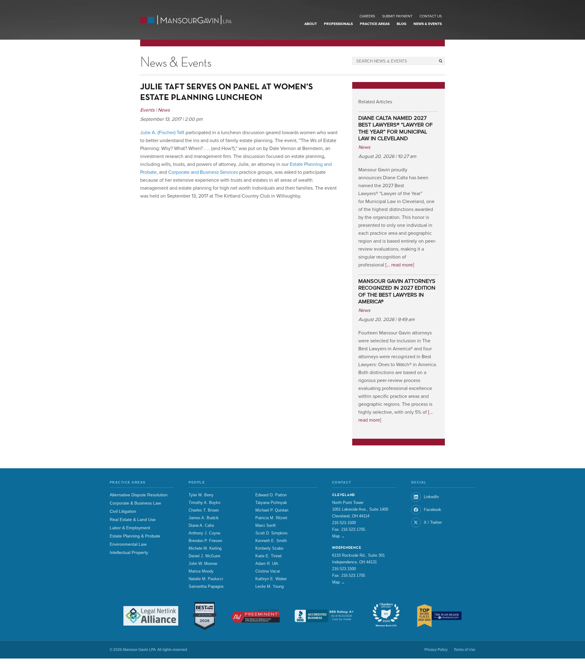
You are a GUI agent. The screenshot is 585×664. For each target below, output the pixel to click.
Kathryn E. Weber (271, 579)
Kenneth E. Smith (271, 541)
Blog (401, 24)
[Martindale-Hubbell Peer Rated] (255, 616)
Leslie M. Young (269, 586)
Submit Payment (397, 16)
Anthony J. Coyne (204, 533)
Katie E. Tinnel (268, 556)
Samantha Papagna (206, 586)
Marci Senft (265, 525)
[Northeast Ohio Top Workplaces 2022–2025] (439, 615)
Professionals (338, 24)
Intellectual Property (129, 552)
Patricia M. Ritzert (271, 518)
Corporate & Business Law (135, 503)
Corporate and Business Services (203, 172)
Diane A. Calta (201, 525)
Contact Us (431, 16)
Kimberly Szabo (269, 548)
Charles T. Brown (204, 510)
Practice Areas (375, 24)
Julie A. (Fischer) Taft (162, 132)
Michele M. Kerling (205, 548)
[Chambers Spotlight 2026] (386, 616)
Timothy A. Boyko (204, 503)
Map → (338, 536)
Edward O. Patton (271, 495)
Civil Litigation (123, 511)
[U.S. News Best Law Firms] (204, 616)
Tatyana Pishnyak (271, 503)
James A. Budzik (204, 518)
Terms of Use (464, 650)
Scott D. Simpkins (271, 533)
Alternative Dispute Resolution (139, 495)
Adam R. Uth (266, 564)
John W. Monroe (203, 564)
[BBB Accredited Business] (324, 615)
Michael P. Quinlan (271, 510)
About (310, 24)
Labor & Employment (130, 528)
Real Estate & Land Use (133, 519)
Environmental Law (128, 544)
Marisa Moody (201, 571)
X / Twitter (433, 522)
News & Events (427, 24)
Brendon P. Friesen (205, 541)
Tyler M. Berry (201, 495)
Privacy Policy (436, 650)
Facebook (432, 509)
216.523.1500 (344, 522)
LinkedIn (431, 496)
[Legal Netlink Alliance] (150, 616)
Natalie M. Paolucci (206, 579)
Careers (367, 16)
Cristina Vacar (267, 571)
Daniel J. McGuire (204, 556)
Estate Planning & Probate (135, 536)
